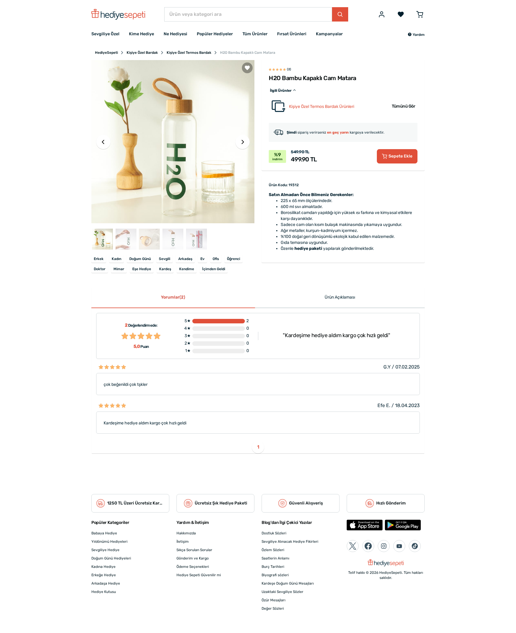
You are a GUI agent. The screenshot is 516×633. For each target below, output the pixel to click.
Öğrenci (233, 259)
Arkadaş (185, 259)
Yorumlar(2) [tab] (173, 297)
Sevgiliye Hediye (105, 550)
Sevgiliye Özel (105, 33)
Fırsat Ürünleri (291, 33)
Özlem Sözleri (273, 550)
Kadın (116, 259)
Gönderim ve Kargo (192, 558)
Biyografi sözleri (275, 575)
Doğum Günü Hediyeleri (111, 558)
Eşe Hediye (141, 269)
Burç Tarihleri (273, 567)
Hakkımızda (186, 533)
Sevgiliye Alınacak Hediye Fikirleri (290, 541)
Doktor (99, 269)
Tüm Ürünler (255, 33)
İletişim (182, 541)
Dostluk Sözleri (274, 533)
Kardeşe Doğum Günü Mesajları (288, 583)
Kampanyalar (329, 33)
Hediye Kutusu (103, 592)
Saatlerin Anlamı (275, 558)
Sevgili (164, 259)
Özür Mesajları (273, 600)
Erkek (99, 259)
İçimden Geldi (213, 269)
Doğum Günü (140, 259)
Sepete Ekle (400, 156)
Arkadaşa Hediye (105, 583)
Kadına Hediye (103, 567)
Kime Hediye (141, 33)
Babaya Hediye (104, 533)
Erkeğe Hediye (103, 575)
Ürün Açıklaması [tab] (340, 297)
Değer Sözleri (273, 608)
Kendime (186, 269)
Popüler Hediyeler (215, 33)
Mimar (118, 269)
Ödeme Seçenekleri (192, 567)
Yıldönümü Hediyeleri (109, 541)
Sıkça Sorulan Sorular (194, 550)
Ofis (216, 259)
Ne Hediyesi (175, 33)
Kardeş (165, 269)
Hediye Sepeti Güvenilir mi (198, 575)
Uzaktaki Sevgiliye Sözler (282, 592)
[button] (416, 35)
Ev (202, 259)
